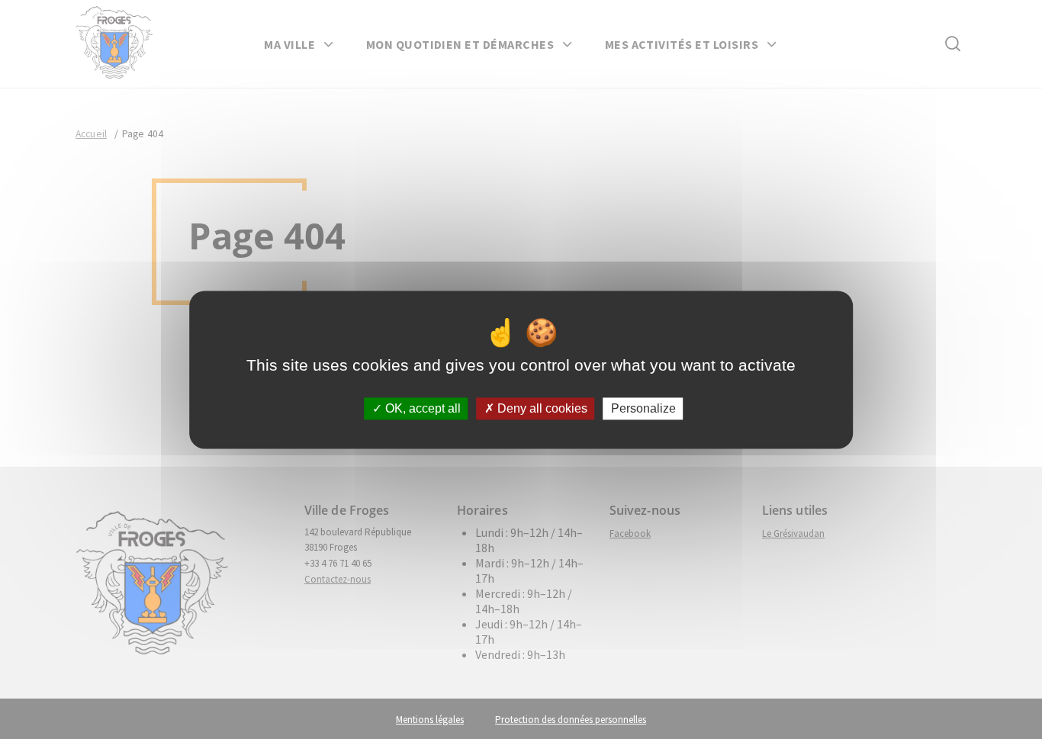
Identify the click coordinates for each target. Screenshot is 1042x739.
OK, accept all (421, 408)
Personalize (643, 408)
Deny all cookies (540, 408)
